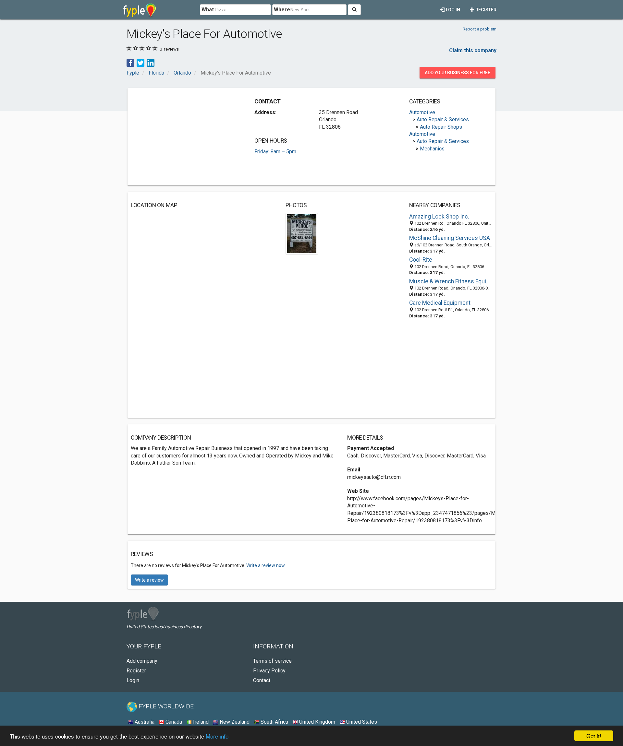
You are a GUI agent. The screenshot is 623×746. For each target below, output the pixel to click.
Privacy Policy (269, 671)
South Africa (273, 722)
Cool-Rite (420, 259)
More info (217, 736)
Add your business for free (457, 72)
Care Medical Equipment (439, 303)
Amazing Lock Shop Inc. (439, 216)
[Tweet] (140, 62)
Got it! (593, 736)
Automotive (422, 112)
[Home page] (140, 10)
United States (361, 722)
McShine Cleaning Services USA (449, 238)
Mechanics (432, 149)
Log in (452, 9)
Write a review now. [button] (266, 565)
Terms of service (272, 661)
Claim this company (472, 50)
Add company (142, 661)
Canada (173, 722)
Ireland (200, 722)
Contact (261, 680)
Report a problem (479, 28)
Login (133, 680)
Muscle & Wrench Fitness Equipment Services (450, 281)
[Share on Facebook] (130, 62)
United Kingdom (316, 722)
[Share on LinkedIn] (150, 62)
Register (485, 9)
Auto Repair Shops (441, 127)
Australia (143, 722)
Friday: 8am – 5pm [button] (275, 151)
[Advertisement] (185, 136)
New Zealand (234, 722)
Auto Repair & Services (443, 119)
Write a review (149, 580)
